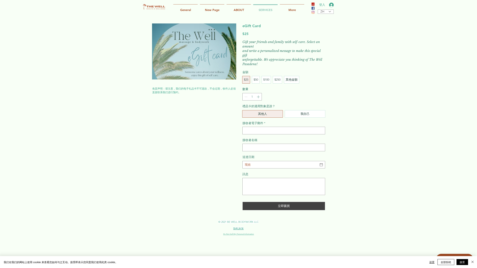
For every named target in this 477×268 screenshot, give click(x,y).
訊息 (245, 174)
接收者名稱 (249, 140)
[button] (238, 8)
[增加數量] (258, 96)
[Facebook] (313, 8)
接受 (462, 262)
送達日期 (248, 157)
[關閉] (472, 262)
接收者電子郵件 (253, 123)
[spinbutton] (252, 96)
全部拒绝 (446, 262)
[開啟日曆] (321, 164)
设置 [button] (432, 262)
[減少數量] (245, 96)
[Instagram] (313, 12)
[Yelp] (313, 4)
